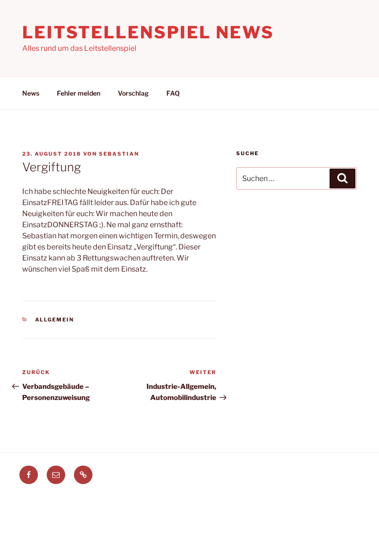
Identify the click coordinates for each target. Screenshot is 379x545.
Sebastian (119, 154)
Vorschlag (133, 93)
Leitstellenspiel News (148, 32)
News (30, 93)
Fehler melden (78, 93)
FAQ (173, 93)
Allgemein (54, 319)
